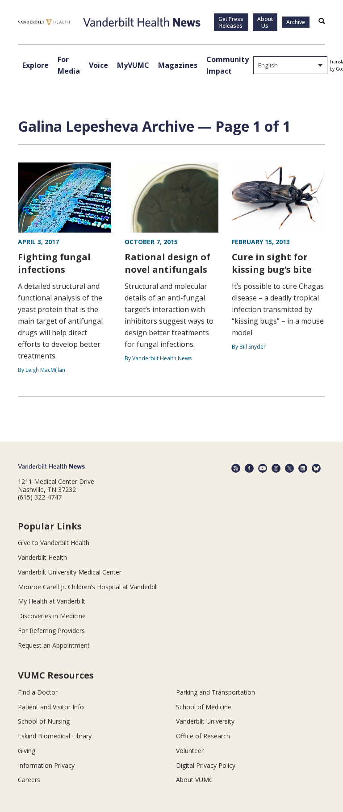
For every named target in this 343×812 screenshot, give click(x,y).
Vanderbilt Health (42, 557)
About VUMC (194, 779)
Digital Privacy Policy (205, 765)
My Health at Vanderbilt (51, 601)
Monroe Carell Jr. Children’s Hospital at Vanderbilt (88, 587)
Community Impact (227, 65)
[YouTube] (262, 468)
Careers (29, 779)
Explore (35, 65)
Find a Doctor (38, 692)
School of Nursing (44, 721)
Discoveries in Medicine (52, 616)
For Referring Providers (51, 630)
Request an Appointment (54, 645)
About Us (265, 22)
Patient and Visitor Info (51, 707)
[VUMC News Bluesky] (316, 468)
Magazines (177, 65)
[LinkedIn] (302, 468)
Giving (26, 750)
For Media (69, 65)
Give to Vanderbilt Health (53, 542)
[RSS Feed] (235, 468)
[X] (289, 468)
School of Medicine (203, 707)
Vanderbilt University (205, 721)
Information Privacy (46, 765)
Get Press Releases (230, 22)
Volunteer (190, 750)
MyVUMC (133, 65)
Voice (98, 65)
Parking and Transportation (215, 692)
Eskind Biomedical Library (55, 736)
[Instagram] (276, 468)
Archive (295, 22)
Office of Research (203, 736)
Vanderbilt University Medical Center (69, 572)
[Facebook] (249, 468)
